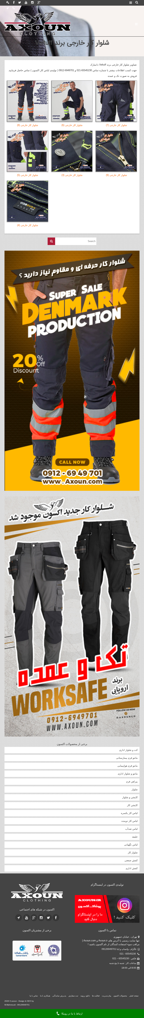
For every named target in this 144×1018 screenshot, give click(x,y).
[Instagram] (32, 3)
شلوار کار (133, 852)
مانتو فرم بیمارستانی (127, 757)
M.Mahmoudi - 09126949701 (17, 986)
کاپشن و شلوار (130, 797)
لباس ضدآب (131, 828)
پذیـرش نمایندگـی (59, 977)
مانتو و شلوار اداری (128, 773)
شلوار (135, 789)
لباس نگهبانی (131, 844)
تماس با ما (34, 977)
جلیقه (135, 836)
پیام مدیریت (106, 977)
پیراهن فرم (132, 781)
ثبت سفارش (73, 977)
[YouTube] (26, 3)
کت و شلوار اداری (128, 750)
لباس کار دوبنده (130, 821)
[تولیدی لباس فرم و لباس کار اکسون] (36, 892)
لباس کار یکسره (129, 813)
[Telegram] (7, 8)
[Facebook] (13, 3)
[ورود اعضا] (7, 3)
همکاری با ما (45, 977)
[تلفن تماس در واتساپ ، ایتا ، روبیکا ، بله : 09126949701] (14, 8)
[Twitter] (19, 3)
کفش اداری (132, 868)
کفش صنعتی (131, 860)
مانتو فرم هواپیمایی (127, 765)
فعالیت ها (96, 977)
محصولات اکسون (120, 977)
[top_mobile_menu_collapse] (131, 3)
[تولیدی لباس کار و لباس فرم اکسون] (48, 23)
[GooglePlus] (39, 3)
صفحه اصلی (133, 977)
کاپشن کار (132, 805)
